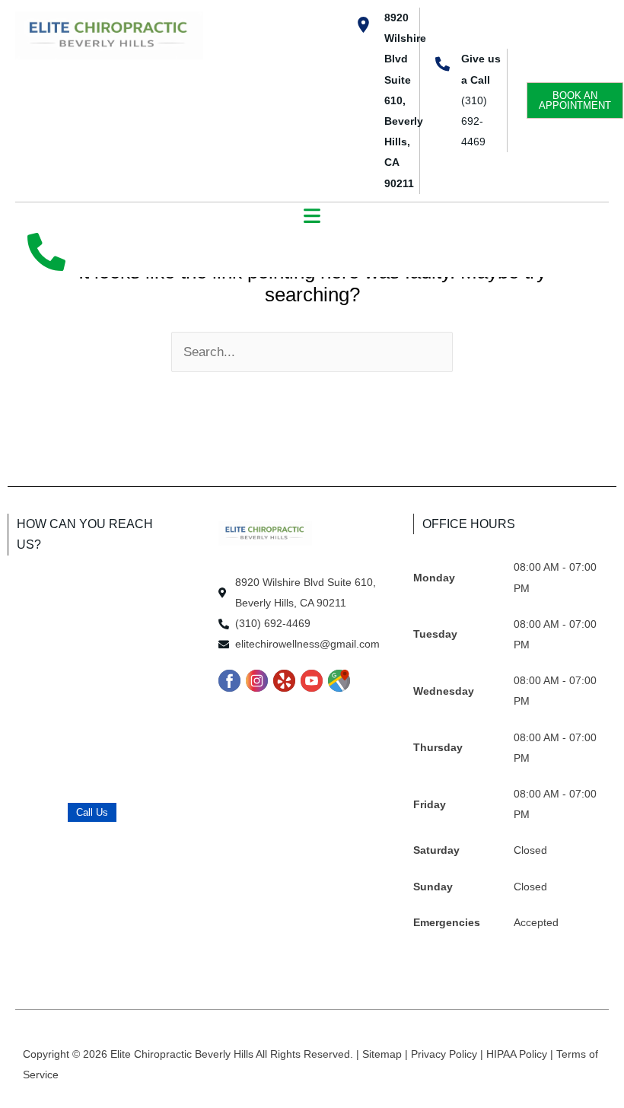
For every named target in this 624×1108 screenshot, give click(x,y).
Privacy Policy (445, 1054)
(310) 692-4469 (474, 121)
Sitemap (383, 1054)
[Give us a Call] (442, 63)
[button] (312, 217)
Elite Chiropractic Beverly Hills (183, 1054)
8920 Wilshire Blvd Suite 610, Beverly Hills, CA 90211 (405, 100)
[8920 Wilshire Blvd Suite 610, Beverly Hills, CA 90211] (363, 24)
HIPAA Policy (518, 1054)
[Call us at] (46, 252)
